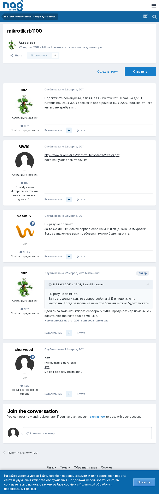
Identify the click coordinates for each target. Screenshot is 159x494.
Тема (64, 467)
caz (32, 42)
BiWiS (23, 147)
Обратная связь (85, 467)
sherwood (24, 349)
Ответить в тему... (43, 433)
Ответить (140, 71)
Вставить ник (53, 130)
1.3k (26, 385)
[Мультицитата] (69, 130)
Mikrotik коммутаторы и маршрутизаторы (72, 47)
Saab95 (24, 216)
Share (17, 55)
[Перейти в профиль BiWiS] (24, 161)
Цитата (80, 130)
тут (47, 367)
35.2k (26, 252)
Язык (50, 467)
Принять (144, 482)
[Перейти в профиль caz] (11, 45)
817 (26, 183)
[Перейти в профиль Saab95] (24, 230)
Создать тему (107, 71)
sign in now (97, 416)
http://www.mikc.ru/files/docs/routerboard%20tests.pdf (82, 155)
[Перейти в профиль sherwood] (24, 364)
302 (26, 126)
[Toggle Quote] (50, 284)
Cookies (106, 467)
